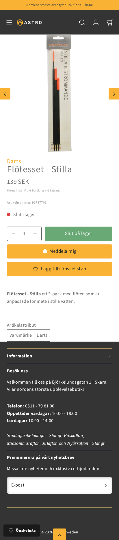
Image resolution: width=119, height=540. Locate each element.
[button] (9, 22)
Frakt (27, 190)
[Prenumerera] (105, 485)
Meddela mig (63, 251)
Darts (14, 161)
